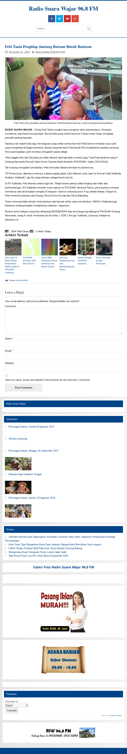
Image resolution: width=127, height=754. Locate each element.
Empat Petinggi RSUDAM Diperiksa (84, 260)
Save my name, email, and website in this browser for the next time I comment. (47, 380)
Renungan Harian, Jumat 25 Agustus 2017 (31, 426)
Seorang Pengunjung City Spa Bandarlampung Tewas (67, 263)
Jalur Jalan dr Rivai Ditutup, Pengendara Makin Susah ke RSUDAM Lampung (12, 265)
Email (9, 351)
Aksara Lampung (18, 438)
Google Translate (116, 715)
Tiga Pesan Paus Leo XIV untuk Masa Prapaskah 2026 (38, 555)
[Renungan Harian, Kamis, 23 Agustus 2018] (18, 517)
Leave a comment (18, 280)
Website (9, 363)
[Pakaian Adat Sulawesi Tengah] (18, 494)
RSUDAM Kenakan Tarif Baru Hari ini (29, 260)
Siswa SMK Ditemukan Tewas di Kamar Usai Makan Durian (49, 262)
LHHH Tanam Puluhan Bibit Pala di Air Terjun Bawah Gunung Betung (45, 548)
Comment (10, 306)
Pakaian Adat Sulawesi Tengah (25, 474)
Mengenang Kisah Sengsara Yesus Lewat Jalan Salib (38, 552)
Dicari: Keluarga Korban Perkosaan (103, 260)
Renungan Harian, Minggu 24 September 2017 (34, 450)
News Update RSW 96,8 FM (50, 52)
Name (9, 338)
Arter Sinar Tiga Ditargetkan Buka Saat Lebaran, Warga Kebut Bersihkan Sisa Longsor (55, 544)
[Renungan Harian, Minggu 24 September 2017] (18, 470)
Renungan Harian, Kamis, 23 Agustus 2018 (32, 497)
